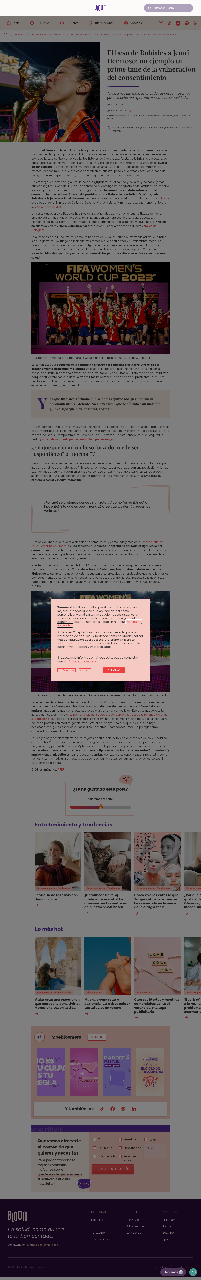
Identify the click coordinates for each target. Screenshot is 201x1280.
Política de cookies (82, 661)
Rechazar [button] (85, 670)
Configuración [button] (66, 670)
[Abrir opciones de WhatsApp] (193, 1272)
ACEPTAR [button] (114, 670)
